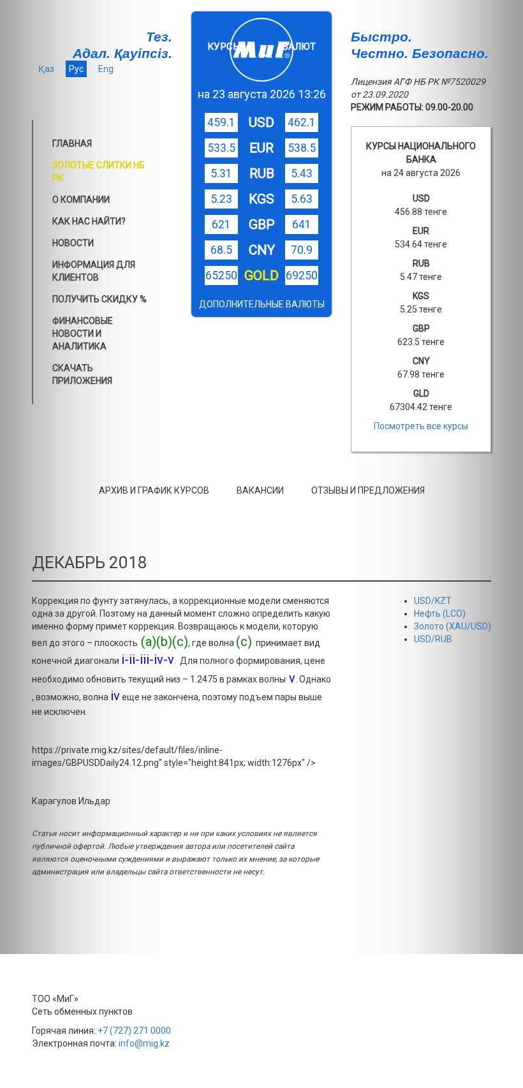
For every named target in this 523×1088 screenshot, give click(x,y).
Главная (72, 143)
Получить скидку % (99, 299)
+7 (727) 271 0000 (134, 1031)
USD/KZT (433, 601)
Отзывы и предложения (368, 490)
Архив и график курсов (154, 490)
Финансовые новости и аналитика (82, 333)
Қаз (46, 69)
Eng (106, 69)
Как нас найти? (89, 221)
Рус (76, 69)
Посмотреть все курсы (421, 426)
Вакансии (260, 490)
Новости (73, 243)
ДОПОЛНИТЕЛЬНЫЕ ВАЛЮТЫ (262, 304)
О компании (81, 200)
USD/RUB (433, 639)
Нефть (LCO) (440, 613)
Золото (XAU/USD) (452, 626)
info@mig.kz (144, 1043)
